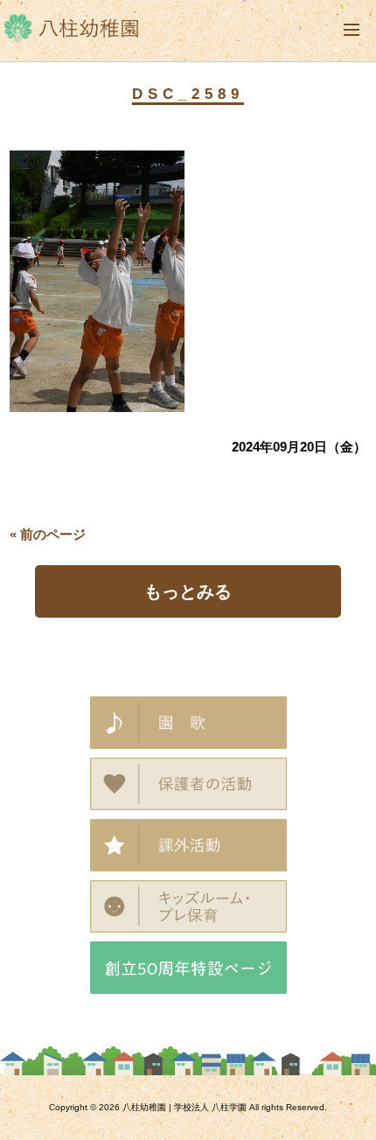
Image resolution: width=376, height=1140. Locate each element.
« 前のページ (48, 534)
